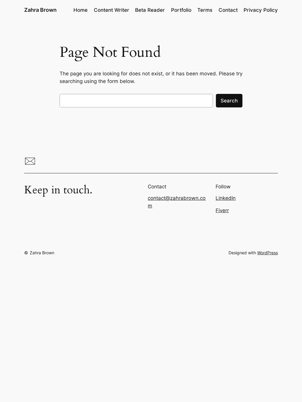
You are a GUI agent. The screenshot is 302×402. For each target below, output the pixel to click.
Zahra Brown (40, 10)
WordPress (267, 252)
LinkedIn (226, 198)
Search (229, 101)
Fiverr (222, 210)
